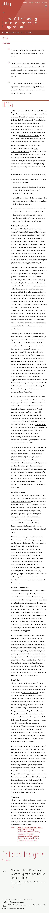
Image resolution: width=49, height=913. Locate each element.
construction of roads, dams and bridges (24, 310)
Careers (31, 2)
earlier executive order (32, 215)
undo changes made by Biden (21, 501)
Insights (6, 899)
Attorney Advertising (17, 905)
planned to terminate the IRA (21, 276)
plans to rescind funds (28, 283)
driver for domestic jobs (30, 692)
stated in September (22, 591)
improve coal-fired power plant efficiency (27, 221)
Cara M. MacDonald (26, 33)
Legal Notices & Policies (7, 905)
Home (3, 899)
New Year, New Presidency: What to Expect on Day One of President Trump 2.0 (28, 874)
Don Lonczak (15, 33)
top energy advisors (26, 704)
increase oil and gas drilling (22, 187)
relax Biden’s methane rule (22, 198)
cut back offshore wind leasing (23, 606)
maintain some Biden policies (29, 135)
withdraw (25, 179)
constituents (31, 443)
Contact (37, 2)
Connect (25, 2)
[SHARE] (12, 887)
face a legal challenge (34, 457)
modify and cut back (20, 174)
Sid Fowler (7, 33)
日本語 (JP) (44, 2)
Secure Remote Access (27, 905)
